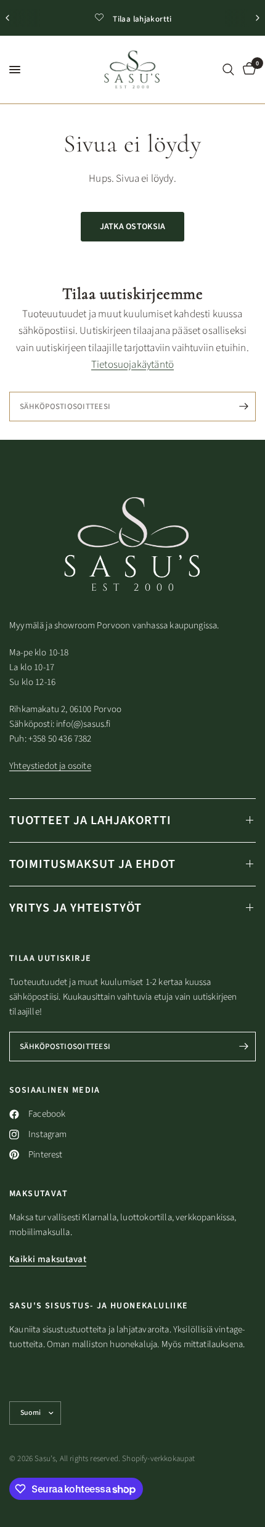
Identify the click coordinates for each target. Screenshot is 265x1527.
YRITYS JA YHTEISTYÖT (75, 908)
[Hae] (228, 69)
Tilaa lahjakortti (142, 19)
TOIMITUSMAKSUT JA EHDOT (92, 864)
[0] (247, 69)
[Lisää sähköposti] (243, 406)
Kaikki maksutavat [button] (47, 1259)
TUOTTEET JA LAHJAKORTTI (90, 820)
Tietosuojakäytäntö (132, 364)
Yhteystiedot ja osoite (50, 765)
